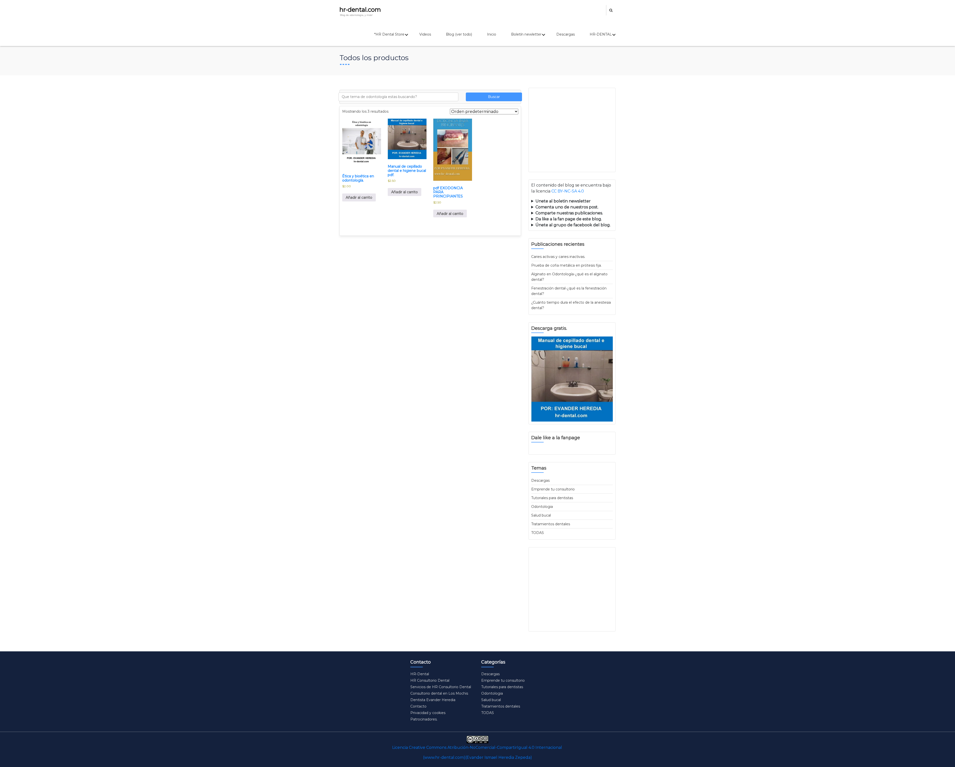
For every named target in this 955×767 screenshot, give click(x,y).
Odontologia (542, 506)
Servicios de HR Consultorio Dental (440, 687)
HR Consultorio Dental (429, 680)
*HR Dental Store (389, 34)
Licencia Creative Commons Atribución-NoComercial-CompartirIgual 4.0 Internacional (477, 747)
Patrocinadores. (423, 719)
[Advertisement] (572, 130)
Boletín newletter (526, 34)
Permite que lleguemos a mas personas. (571, 201)
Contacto (418, 706)
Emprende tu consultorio (553, 489)
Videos (425, 34)
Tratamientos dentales (550, 524)
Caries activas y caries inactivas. (558, 256)
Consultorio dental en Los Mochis (439, 693)
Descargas (565, 34)
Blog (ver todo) (459, 34)
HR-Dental (419, 674)
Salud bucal (541, 515)
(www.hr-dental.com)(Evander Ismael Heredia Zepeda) (477, 757)
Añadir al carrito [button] (359, 197)
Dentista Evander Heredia (432, 700)
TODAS (537, 532)
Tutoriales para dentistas (552, 498)
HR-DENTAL (601, 34)
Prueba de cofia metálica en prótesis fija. (566, 265)
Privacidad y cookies (427, 713)
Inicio (491, 34)
